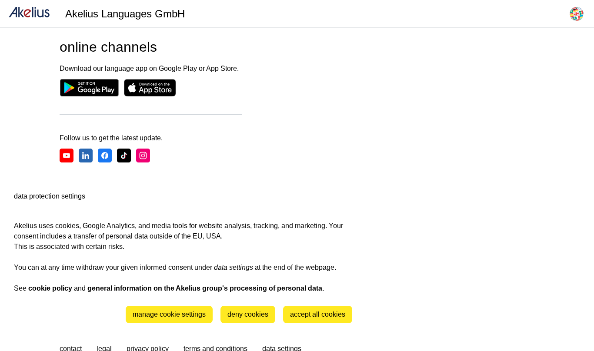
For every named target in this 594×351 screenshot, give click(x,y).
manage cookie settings (169, 314)
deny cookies (247, 314)
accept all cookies (317, 314)
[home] (29, 13)
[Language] (576, 13)
